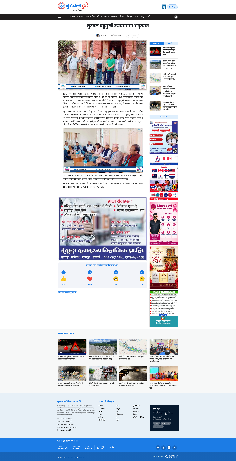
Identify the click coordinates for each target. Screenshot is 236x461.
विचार (122, 17)
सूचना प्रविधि (136, 406)
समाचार (80, 17)
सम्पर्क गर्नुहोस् (165, 423)
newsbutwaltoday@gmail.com (163, 414)
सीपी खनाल (88, 449)
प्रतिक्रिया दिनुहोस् (67, 292)
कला (136, 17)
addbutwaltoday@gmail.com (162, 419)
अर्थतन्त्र (114, 17)
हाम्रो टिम (111, 447)
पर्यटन (117, 417)
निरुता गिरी (100, 449)
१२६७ (70, 422)
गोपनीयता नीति (158, 427)
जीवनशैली (136, 409)
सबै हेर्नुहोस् (163, 116)
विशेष (99, 17)
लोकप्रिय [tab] (170, 43)
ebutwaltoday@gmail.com (69, 427)
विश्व (117, 420)
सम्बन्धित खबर (66, 334)
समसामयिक (90, 17)
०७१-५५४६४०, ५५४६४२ (67, 424)
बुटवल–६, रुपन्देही (66, 430)
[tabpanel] (164, 83)
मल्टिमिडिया (101, 420)
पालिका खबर (119, 414)
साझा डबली (145, 17)
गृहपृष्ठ (72, 17)
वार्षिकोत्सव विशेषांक (138, 417)
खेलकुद (129, 17)
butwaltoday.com (68, 458)
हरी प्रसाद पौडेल (63, 449)
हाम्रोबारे (156, 423)
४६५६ (70, 419)
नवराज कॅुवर (75, 449)
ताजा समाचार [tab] (156, 43)
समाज (106, 17)
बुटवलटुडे (103, 36)
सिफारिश (135, 414)
